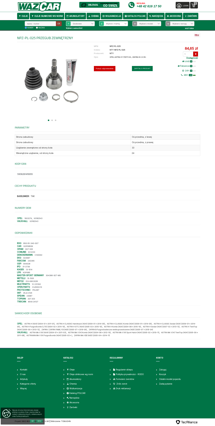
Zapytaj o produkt (142, 68)
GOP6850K (28, 246)
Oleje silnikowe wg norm (48, 16)
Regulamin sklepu (124, 369)
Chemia (95, 16)
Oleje (25, 16)
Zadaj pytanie (165, 383)
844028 (26, 264)
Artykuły (24, 379)
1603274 (28, 218)
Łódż (188, 61)
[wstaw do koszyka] (195, 54)
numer (30, 28)
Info (39, 421)
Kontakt (23, 369)
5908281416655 (25, 174)
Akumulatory (77, 16)
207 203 (31, 299)
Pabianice (186, 66)
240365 (31, 261)
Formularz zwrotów (125, 379)
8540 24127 (33, 302)
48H (187, 75)
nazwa (41, 28)
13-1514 (29, 269)
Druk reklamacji (123, 388)
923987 (26, 258)
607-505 (29, 249)
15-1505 (30, 278)
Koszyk (162, 374)
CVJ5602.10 (37, 287)
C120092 (38, 255)
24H (188, 70)
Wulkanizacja (113, 16)
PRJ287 (35, 290)
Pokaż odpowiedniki (104, 68)
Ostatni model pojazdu (170, 379)
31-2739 (26, 267)
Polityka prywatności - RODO (130, 374)
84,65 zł (191, 48)
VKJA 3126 (27, 293)
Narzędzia (157, 16)
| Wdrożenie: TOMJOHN (60, 421)
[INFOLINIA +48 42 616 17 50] (132, 5)
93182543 (38, 218)
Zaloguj (162, 369)
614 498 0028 (32, 281)
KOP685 (26, 272)
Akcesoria (175, 16)
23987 (29, 296)
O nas (23, 374)
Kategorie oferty (28, 383)
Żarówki (192, 16)
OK (58, 23)
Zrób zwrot (121, 383)
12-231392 (36, 284)
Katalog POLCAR (136, 16)
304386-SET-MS (53, 275)
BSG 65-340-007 (30, 243)
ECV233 (31, 252)
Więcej (23, 388)
